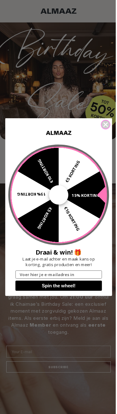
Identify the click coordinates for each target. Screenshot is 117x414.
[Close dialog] (105, 124)
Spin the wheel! (59, 285)
